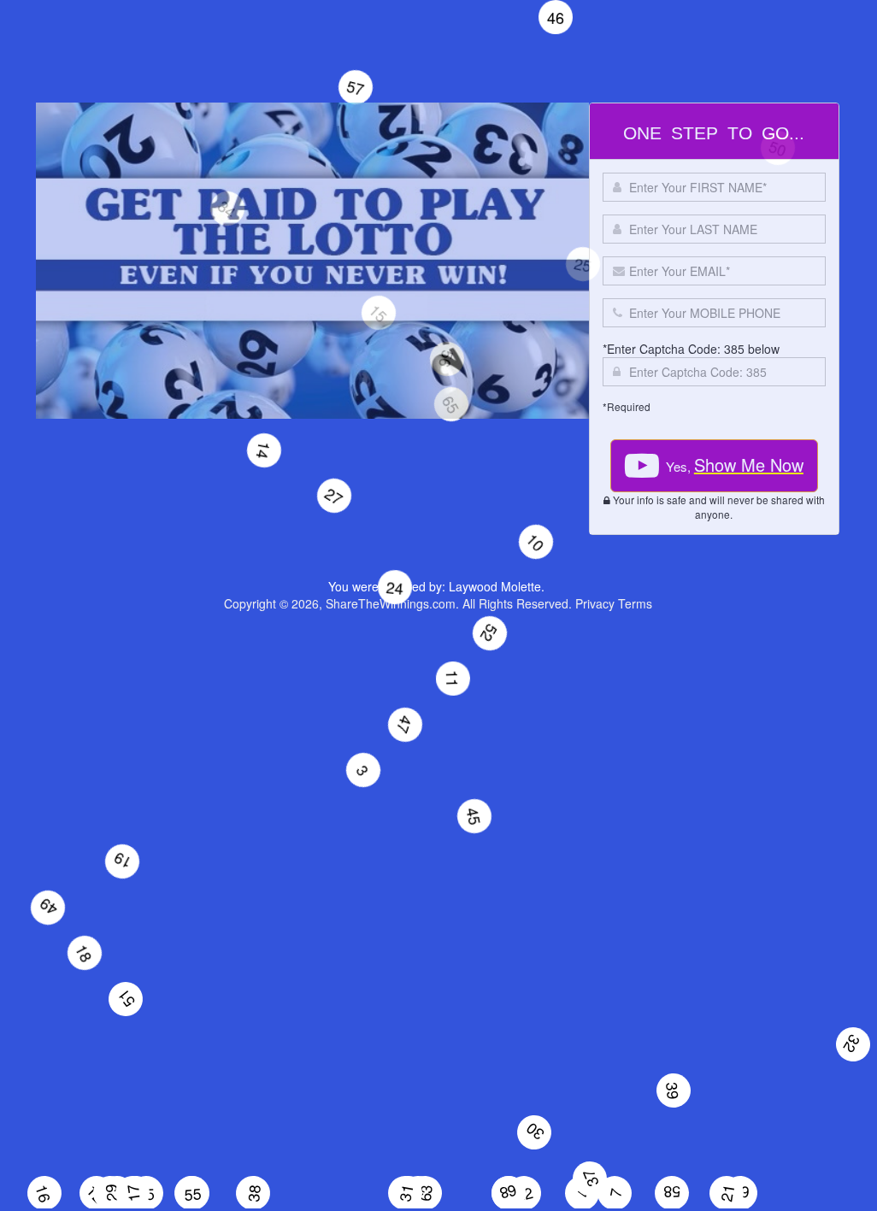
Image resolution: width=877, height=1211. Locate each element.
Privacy (595, 603)
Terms (635, 603)
